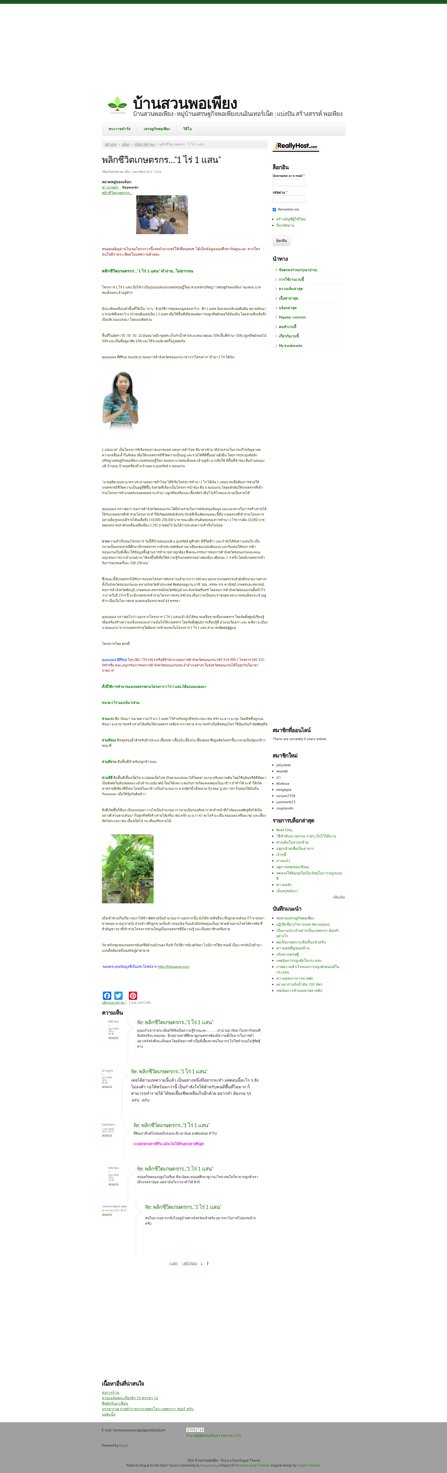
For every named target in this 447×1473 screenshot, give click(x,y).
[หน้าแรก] (117, 106)
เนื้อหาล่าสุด (288, 298)
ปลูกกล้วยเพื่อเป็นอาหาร (295, 848)
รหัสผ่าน (280, 192)
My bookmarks (291, 345)
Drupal (124, 1445)
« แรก (173, 1263)
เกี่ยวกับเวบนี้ (289, 336)
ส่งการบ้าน (110, 1392)
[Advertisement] (223, 45)
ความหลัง (284, 884)
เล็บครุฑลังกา (287, 891)
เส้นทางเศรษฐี (287, 954)
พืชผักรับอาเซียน (115, 1403)
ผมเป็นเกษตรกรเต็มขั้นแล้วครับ (301, 942)
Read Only (284, 830)
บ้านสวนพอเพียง (185, 103)
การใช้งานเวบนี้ (291, 279)
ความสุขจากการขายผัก (294, 978)
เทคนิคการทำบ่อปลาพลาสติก (299, 990)
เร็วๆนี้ (281, 854)
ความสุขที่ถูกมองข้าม (293, 948)
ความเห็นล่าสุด (291, 288)
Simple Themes (308, 1465)
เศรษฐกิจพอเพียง (157, 129)
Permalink (113, 1037)
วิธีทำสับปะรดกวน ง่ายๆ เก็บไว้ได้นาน (306, 836)
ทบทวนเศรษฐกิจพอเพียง (295, 918)
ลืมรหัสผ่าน (285, 225)
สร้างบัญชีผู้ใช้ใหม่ (291, 219)
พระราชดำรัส (120, 129)
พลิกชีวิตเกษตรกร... (117, 192)
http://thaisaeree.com (173, 966)
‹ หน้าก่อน (189, 1263)
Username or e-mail (289, 176)
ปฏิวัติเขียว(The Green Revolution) (303, 924)
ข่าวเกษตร (110, 187)
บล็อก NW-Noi (145, 144)
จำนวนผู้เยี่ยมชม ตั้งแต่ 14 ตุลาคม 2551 (213, 1435)
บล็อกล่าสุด (288, 308)
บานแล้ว (283, 860)
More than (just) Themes (252, 1465)
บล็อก (126, 144)
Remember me (288, 209)
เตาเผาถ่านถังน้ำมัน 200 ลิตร (299, 984)
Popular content (292, 317)
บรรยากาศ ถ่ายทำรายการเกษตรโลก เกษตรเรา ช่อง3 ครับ (147, 1409)
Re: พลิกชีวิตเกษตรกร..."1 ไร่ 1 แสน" (175, 1022)
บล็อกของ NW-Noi (113, 1003)
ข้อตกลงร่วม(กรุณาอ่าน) (298, 269)
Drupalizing (208, 1465)
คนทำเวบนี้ (287, 326)
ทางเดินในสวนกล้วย (292, 842)
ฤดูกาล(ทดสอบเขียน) (292, 867)
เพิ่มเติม (339, 897)
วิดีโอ (187, 129)
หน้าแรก (111, 144)
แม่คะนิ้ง (108, 1414)
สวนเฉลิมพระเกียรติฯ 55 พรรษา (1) (130, 1398)
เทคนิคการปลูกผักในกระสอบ (299, 960)
